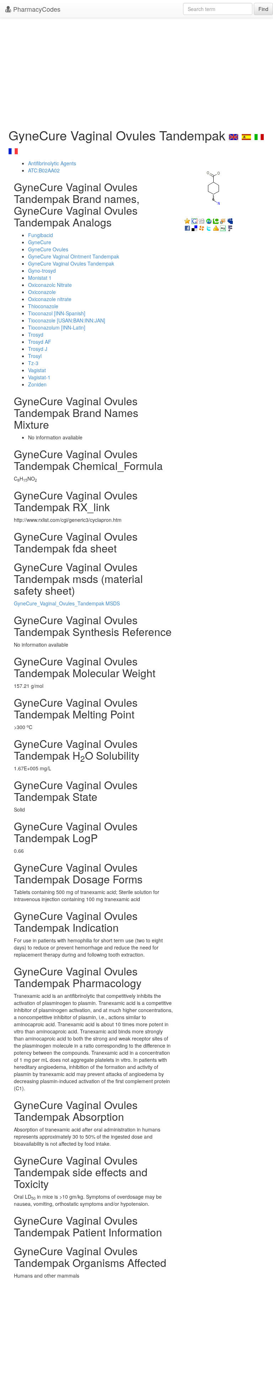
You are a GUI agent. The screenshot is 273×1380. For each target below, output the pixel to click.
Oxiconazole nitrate (49, 299)
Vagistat (37, 370)
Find (263, 8)
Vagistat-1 (39, 377)
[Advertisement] (136, 71)
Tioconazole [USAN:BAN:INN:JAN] (66, 320)
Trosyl (35, 355)
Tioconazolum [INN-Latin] (56, 327)
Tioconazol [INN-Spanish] (56, 313)
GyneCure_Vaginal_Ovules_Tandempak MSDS (67, 603)
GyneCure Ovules (48, 249)
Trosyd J (37, 348)
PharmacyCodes (35, 9)
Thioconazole (43, 306)
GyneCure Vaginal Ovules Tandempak (71, 263)
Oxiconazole (42, 291)
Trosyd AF (39, 341)
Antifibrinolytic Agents (52, 163)
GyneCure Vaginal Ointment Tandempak (73, 256)
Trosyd (35, 334)
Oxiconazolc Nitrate (50, 284)
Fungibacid (40, 235)
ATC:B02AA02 (44, 170)
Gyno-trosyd (42, 270)
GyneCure (39, 242)
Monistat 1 (40, 277)
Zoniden (37, 384)
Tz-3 (33, 363)
